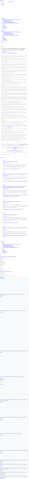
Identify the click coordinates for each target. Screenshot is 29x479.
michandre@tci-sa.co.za (16, 147)
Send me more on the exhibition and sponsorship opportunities (14, 150)
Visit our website (14, 149)
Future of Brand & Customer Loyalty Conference (9, 214)
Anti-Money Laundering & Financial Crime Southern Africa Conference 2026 (12, 19)
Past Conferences (5, 40)
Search (1, 42)
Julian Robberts (4, 51)
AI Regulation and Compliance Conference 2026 (9, 34)
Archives (4, 25)
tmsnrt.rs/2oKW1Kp (9, 126)
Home (2, 30)
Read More (10, 168)
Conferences (3, 18)
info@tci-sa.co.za (11, 1)
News (2, 23)
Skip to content (2, 0)
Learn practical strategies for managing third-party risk (8, 256)
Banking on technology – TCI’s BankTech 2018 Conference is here (12, 201)
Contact (2, 28)
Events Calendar (3, 26)
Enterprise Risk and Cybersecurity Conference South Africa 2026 (11, 35)
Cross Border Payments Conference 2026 (8, 21)
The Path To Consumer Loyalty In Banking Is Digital (10, 161)
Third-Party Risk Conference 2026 (7, 20)
